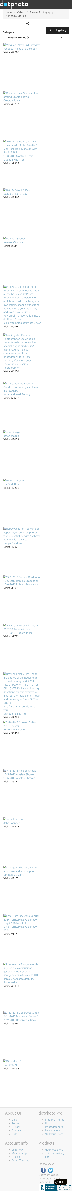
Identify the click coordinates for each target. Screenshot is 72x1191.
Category (9, 32)
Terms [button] (15, 1123)
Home (9, 12)
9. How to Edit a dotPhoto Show (22, 322)
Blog (14, 1119)
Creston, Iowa (11, 100)
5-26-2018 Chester (14, 729)
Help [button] (14, 1134)
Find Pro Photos (54, 1119)
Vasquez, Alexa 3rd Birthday (20, 48)
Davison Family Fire (15, 713)
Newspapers (52, 1130)
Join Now (17, 1149)
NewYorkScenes (13, 242)
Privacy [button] (16, 1126)
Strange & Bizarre (13, 874)
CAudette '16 (10, 1065)
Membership (19, 1153)
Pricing (16, 1156)
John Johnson (11, 823)
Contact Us (18, 1130)
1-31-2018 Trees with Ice (18, 632)
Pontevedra (10, 982)
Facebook (43, 1170)
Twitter (50, 1170)
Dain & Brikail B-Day (15, 193)
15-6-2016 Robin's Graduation (21, 584)
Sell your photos (55, 1134)
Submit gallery (57, 30)
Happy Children (12, 543)
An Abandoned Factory (16, 394)
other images (11, 435)
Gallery (21, 12)
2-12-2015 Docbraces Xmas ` (20, 1020)
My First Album (12, 484)
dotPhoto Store (54, 1149)
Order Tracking (20, 1160)
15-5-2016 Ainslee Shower (19, 778)
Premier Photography (41, 12)
